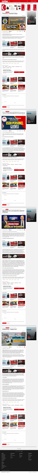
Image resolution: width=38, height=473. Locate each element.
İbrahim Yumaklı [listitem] (4, 164)
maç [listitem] (21, 66)
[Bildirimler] (35, 1)
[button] (32, 1)
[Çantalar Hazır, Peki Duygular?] (6, 44)
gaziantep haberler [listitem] (17, 66)
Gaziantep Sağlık (10, 59)
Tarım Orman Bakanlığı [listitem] (5, 165)
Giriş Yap (8, 444)
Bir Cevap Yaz (4, 94)
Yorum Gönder (4, 444)
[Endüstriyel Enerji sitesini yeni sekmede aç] (19, 7)
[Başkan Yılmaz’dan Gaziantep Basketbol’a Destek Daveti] (21, 44)
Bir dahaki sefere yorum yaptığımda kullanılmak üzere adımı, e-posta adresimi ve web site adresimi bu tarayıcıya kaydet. (13, 105)
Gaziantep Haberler (4, 59)
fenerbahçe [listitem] (6, 66)
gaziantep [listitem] (9, 66)
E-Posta (15, 102)
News (16, 59)
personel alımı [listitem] (16, 164)
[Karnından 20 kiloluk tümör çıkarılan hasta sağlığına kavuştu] (13, 88)
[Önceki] (27, 17)
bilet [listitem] (3, 66)
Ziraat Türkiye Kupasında (5, 34)
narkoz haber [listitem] (8, 164)
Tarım (3, 133)
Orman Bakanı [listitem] (12, 164)
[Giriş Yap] (34, 1)
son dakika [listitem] (20, 164)
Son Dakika (13, 59)
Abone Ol (19, 288)
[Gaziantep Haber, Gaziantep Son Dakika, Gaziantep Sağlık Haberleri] (5, 1)
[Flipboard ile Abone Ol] (10, 31)
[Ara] (31, 1)
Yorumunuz (5, 97)
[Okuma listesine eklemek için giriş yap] (24, 31)
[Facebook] (16, 451)
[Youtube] (22, 451)
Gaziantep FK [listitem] (13, 66)
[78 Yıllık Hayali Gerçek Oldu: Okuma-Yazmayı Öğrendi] (5, 88)
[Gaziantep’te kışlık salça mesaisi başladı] (13, 44)
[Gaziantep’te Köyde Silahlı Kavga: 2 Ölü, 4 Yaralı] (21, 88)
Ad (2, 102)
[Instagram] (20, 451)
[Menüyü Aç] (9, 1)
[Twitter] (18, 451)
